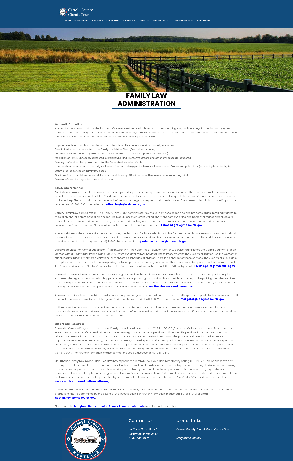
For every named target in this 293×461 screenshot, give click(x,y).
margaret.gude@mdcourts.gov (202, 299)
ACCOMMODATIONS (183, 20)
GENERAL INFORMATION (76, 20)
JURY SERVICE (129, 20)
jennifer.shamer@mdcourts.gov (170, 286)
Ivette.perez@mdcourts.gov (215, 266)
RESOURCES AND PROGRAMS (105, 20)
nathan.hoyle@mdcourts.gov (124, 204)
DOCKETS (144, 20)
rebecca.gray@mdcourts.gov (181, 225)
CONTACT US (203, 20)
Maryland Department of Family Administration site (109, 406)
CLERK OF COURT (161, 20)
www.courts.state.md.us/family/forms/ (82, 381)
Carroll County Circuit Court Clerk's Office (203, 429)
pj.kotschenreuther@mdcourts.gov (162, 241)
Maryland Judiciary (188, 438)
